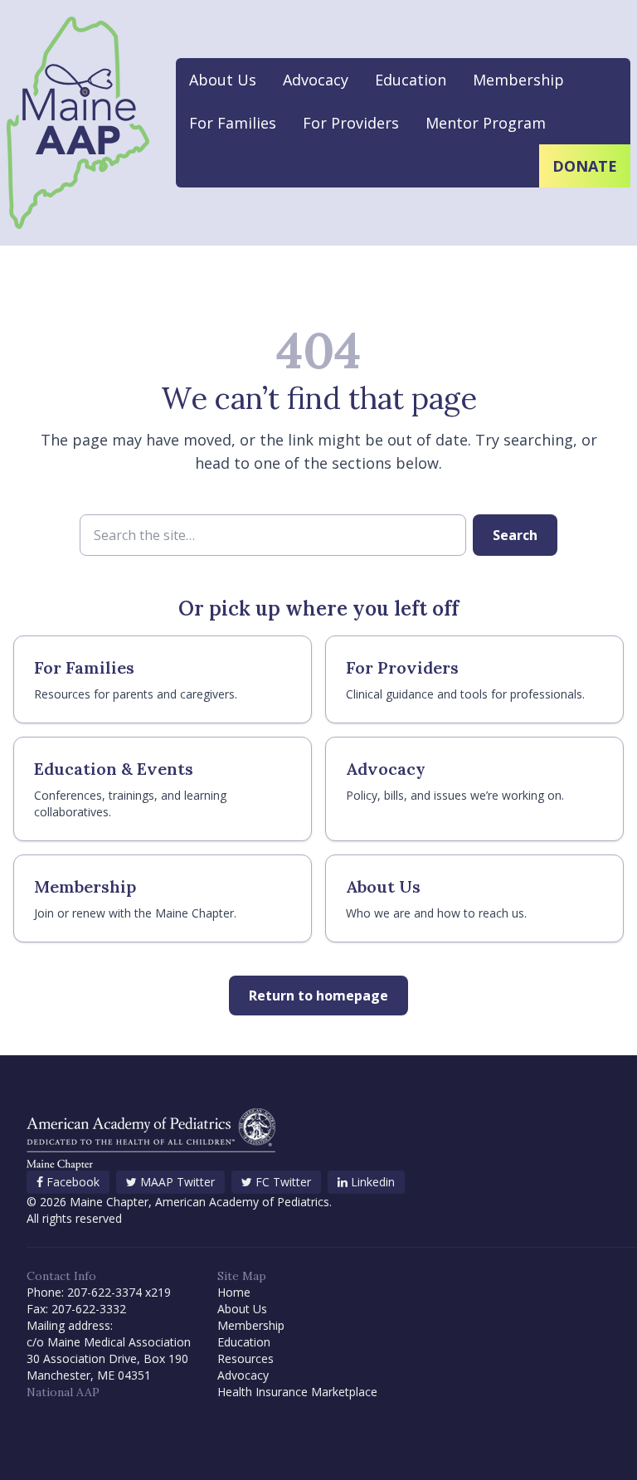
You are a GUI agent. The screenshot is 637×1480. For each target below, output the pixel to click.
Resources (245, 1358)
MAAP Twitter (177, 1182)
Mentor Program (485, 123)
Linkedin (373, 1182)
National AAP (63, 1392)
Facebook (73, 1182)
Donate (584, 166)
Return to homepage (318, 995)
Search (515, 535)
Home (233, 1292)
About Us (222, 80)
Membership (518, 80)
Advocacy (315, 80)
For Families (232, 123)
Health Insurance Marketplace (297, 1392)
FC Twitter (283, 1182)
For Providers (351, 123)
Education (410, 80)
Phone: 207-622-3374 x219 (99, 1292)
